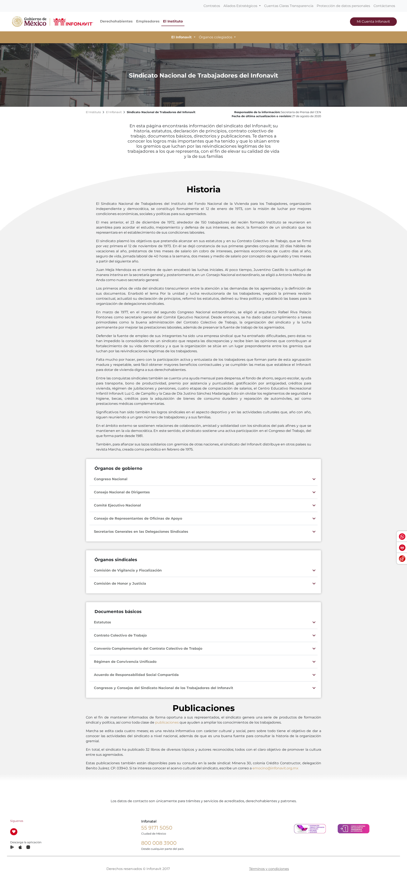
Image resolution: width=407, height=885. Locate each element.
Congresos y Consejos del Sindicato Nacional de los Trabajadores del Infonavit (163, 688)
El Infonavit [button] (182, 37)
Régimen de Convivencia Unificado (125, 662)
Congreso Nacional (110, 479)
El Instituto (173, 21)
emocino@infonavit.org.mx (275, 768)
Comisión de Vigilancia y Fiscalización (128, 570)
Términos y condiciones (269, 869)
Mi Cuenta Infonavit (373, 21)
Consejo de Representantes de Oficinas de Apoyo (138, 518)
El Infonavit (114, 112)
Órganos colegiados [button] (216, 37)
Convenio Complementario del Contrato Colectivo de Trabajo (148, 648)
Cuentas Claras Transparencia (288, 6)
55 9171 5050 (156, 828)
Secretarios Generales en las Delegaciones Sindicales (141, 532)
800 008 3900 (159, 843)
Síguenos (16, 821)
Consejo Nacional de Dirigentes (122, 492)
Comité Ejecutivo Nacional (117, 505)
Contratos (212, 6)
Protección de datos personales (343, 6)
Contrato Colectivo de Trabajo (120, 635)
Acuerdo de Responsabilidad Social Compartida (136, 675)
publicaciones (167, 722)
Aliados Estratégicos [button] (240, 6)
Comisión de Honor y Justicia (120, 583)
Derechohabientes (116, 21)
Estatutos (102, 622)
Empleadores (148, 21)
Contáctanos (384, 6)
